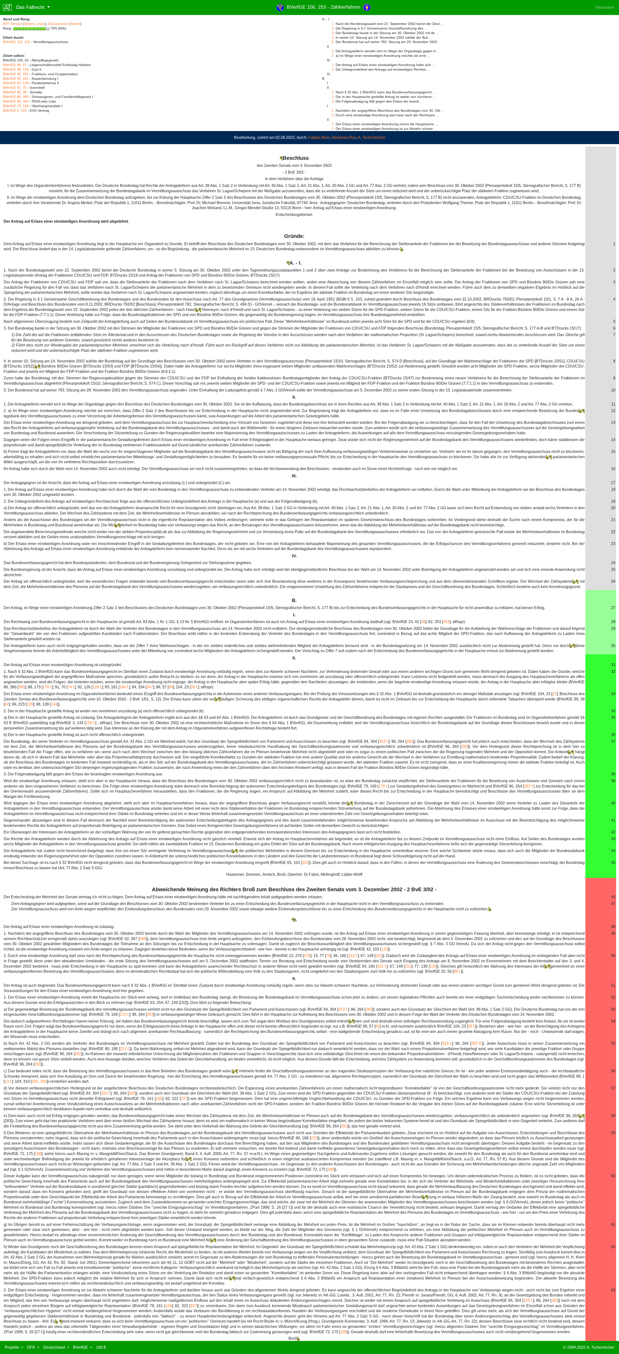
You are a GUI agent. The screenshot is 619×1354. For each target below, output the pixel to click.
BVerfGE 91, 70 (15, 87)
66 (171, 687)
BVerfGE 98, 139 (16, 69)
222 (314, 1138)
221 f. (125, 1049)
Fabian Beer (318, 137)
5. (333, 42)
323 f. (383, 741)
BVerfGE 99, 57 (15, 65)
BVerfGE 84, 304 (16, 101)
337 (184, 1098)
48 (423, 622)
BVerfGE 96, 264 (16, 74)
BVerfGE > (82, 1347)
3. (333, 33)
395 (21, 687)
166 (159, 1098)
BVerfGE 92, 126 (16, 83)
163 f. (353, 956)
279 (307, 956)
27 (554, 694)
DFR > (33, 1347)
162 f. (382, 966)
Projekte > (14, 1347)
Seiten (29, 24)
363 (446, 622)
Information (604, 7)
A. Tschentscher (371, 137)
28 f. (194, 687)
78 (328, 956)
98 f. (457, 971)
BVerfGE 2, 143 (15, 110)
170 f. (383, 786)
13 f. (8, 1081)
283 (464, 746)
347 (150, 687)
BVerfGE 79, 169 (16, 106)
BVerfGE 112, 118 (16, 42)
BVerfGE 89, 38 (15, 92)
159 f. (90, 723)
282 (409, 741)
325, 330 (39, 1081)
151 (379, 956)
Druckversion (58, 24)
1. (333, 24)
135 (433, 966)
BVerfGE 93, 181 (16, 79)
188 (38, 1154)
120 (384, 949)
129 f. (97, 687)
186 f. (124, 687)
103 (305, 863)
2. (333, 28)
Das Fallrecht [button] (29, 7)
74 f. (71, 687)
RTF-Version (12, 24)
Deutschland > (56, 1347)
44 (7, 704)
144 (54, 704)
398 (143, 939)
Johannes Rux (343, 137)
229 (30, 704)
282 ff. (476, 1043)
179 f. (47, 687)
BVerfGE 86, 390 (16, 97)
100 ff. (101, 1347)
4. (333, 37)
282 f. (528, 786)
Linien (40, 24)
